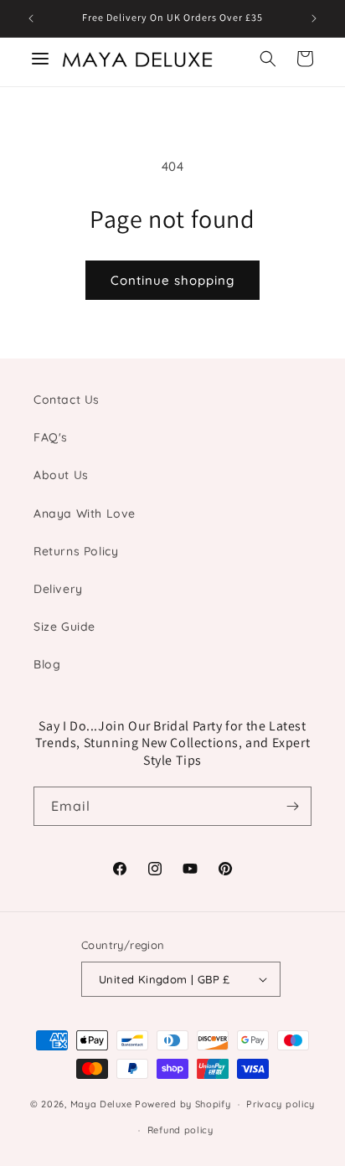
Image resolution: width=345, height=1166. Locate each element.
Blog (46, 664)
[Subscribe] (292, 806)
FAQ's (50, 437)
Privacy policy (280, 1104)
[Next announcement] (314, 18)
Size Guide (64, 626)
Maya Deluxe (101, 1104)
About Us (61, 474)
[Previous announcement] (31, 18)
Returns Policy (75, 551)
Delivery (58, 588)
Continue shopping (172, 280)
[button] (268, 58)
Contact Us (66, 399)
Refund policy (180, 1130)
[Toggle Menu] (40, 59)
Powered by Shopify (183, 1104)
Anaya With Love (84, 513)
